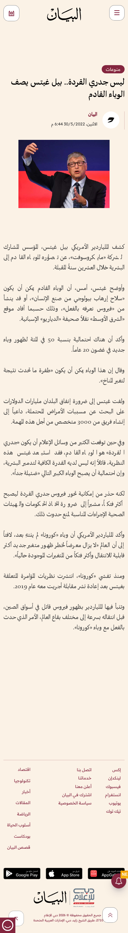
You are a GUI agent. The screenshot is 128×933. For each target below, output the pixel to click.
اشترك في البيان (76, 794)
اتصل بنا (84, 769)
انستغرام (113, 794)
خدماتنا (84, 777)
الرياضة (23, 813)
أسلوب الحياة (18, 824)
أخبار (26, 791)
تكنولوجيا (22, 780)
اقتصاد (24, 769)
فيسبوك (113, 786)
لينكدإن (114, 777)
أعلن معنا (83, 786)
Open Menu (117, 12)
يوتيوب (115, 802)
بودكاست (22, 836)
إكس (116, 769)
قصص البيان (18, 847)
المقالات (23, 802)
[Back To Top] (110, 915)
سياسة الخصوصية (74, 802)
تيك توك (113, 811)
